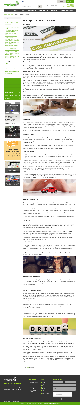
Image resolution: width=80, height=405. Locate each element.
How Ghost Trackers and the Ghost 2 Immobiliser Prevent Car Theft (12, 50)
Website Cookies (45, 393)
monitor (15, 71)
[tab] (12, 79)
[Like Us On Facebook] (22, 2)
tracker (9, 68)
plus (7, 68)
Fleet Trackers (32, 10)
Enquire (57, 399)
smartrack (7, 73)
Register (43, 388)
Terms (43, 390)
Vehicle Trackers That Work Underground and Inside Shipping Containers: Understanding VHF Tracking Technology (11, 35)
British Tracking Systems (33, 391)
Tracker (31, 385)
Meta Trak (32, 387)
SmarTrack (32, 381)
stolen (11, 73)
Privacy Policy (57, 403)
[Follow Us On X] (23, 2)
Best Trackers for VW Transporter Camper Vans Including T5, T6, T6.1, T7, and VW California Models (12, 47)
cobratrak (7, 71)
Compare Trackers (43, 10)
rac (18, 71)
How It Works (54, 10)
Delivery (43, 387)
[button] (12, 79)
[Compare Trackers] (12, 132)
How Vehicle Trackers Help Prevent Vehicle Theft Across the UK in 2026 (12, 40)
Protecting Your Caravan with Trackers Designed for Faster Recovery (12, 57)
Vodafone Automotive (34, 382)
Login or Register (25, 3)
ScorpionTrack (32, 388)
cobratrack (14, 68)
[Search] (40, 6)
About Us (44, 381)
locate (11, 71)
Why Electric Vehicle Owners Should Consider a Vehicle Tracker (12, 43)
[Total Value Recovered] (12, 180)
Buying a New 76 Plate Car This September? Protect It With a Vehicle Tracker (12, 27)
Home (5, 14)
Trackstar (32, 384)
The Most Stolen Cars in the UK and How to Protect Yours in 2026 (12, 54)
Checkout (69, 1)
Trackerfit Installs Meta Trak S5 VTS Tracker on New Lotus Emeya (12, 31)
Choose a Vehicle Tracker (12, 10)
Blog (9, 14)
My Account (44, 382)
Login (43, 384)
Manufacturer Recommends (67, 10)
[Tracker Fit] (11, 4)
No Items (61, 1)
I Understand (52, 403)
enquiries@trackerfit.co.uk (10, 385)
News (12, 14)
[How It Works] (12, 166)
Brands (23, 10)
